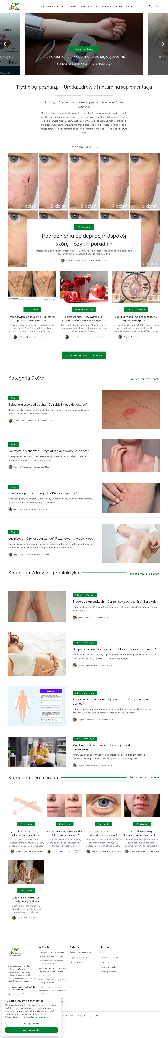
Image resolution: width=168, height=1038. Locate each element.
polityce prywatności (41, 1017)
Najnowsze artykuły (49, 6)
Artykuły (44, 947)
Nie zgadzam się (31, 1023)
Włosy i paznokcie (127, 6)
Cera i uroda (93, 6)
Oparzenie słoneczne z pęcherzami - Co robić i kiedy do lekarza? (53, 990)
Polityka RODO (69, 1016)
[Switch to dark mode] (157, 6)
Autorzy (74, 947)
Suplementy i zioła (109, 6)
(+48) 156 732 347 (19, 994)
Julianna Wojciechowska (80, 953)
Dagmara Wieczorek (79, 957)
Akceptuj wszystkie (31, 1030)
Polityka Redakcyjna (85, 1016)
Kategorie (106, 947)
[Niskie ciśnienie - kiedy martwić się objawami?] (84, 44)
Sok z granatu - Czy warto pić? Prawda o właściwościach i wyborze (52, 971)
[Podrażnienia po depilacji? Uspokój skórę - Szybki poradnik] (84, 210)
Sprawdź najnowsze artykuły (84, 355)
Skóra (62, 6)
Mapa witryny (101, 1016)
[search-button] (150, 6)
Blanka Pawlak (76, 962)
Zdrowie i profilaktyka (76, 6)
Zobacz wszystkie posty (145, 378)
